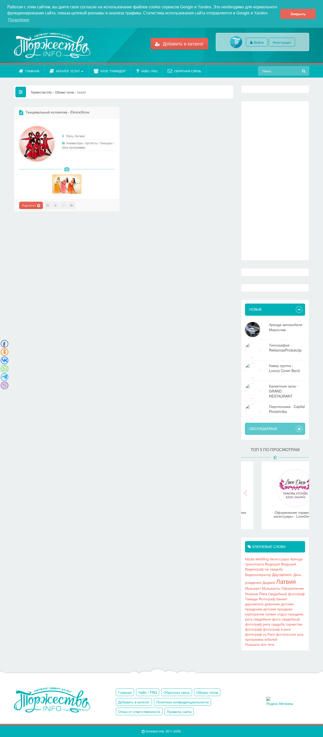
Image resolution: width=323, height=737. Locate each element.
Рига (263, 593)
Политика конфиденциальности (182, 701)
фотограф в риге (277, 629)
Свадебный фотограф (286, 593)
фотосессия (286, 634)
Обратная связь (187, 71)
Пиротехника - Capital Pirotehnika (287, 409)
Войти (259, 42)
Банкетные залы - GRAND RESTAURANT (283, 391)
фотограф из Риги (260, 634)
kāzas (249, 558)
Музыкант (253, 588)
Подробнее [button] (18, 20)
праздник (295, 613)
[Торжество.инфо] (52, 45)
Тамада (251, 598)
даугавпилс (254, 603)
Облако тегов (207, 692)
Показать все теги (259, 644)
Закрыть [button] (298, 14)
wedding (262, 558)
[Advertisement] (275, 181)
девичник (272, 603)
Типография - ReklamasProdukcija (285, 347)
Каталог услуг (68, 71)
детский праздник (277, 608)
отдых (282, 613)
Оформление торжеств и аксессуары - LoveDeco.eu (275, 514)
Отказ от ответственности (139, 711)
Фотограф (267, 598)
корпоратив (254, 613)
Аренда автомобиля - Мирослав (287, 327)
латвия (270, 613)
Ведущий (288, 563)
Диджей (268, 582)
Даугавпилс (282, 574)
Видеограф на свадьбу (264, 568)
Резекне (251, 593)
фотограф (253, 629)
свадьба (278, 624)
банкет (281, 598)
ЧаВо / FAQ (149, 71)
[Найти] (304, 71)
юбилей (270, 639)
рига (248, 618)
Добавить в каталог (183, 43)
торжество (294, 624)
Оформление (292, 588)
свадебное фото (267, 618)
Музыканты (271, 588)
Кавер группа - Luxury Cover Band (284, 368)
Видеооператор (258, 574)
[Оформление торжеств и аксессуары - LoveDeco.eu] (275, 504)
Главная (32, 71)
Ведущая (272, 563)
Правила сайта (179, 711)
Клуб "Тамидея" (113, 71)
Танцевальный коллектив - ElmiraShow (57, 112)
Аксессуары (279, 558)
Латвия (286, 581)
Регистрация (282, 42)
